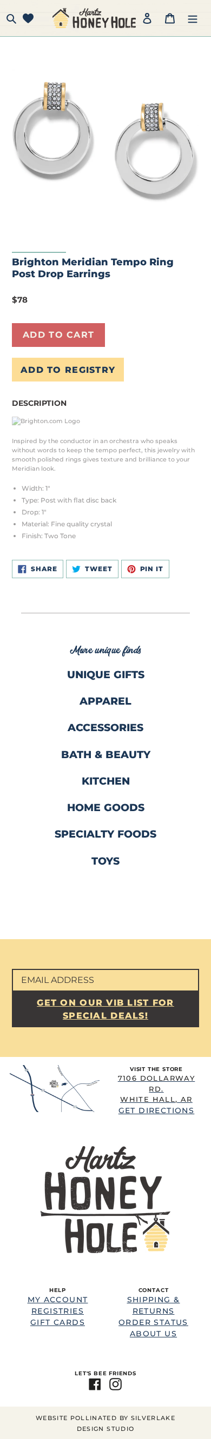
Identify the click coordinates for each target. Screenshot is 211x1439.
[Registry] (28, 18)
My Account (58, 1299)
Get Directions (156, 1094)
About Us (153, 1333)
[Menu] (192, 18)
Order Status (153, 1322)
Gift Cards (57, 1322)
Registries (57, 1311)
